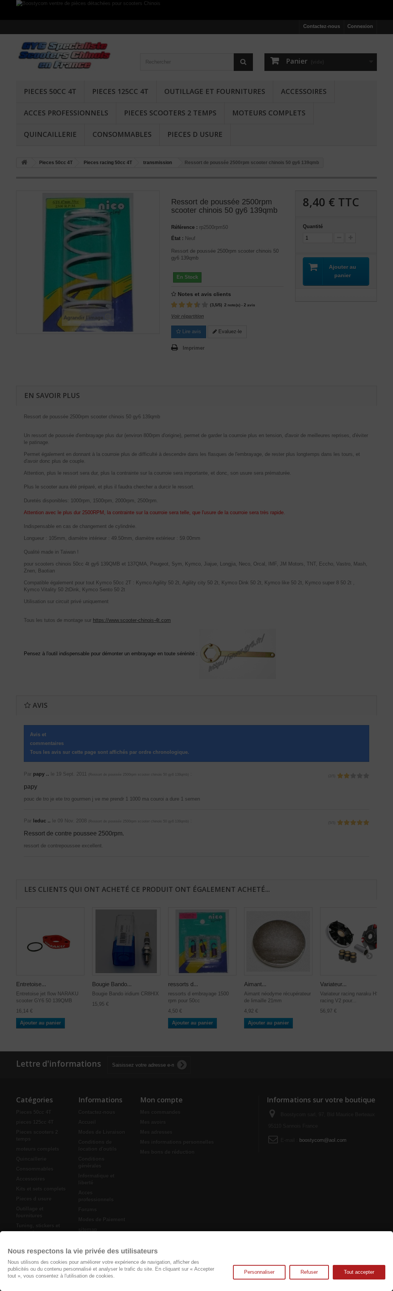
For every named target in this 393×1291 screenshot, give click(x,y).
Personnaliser (259, 1272)
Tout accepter (359, 1272)
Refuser (309, 1272)
